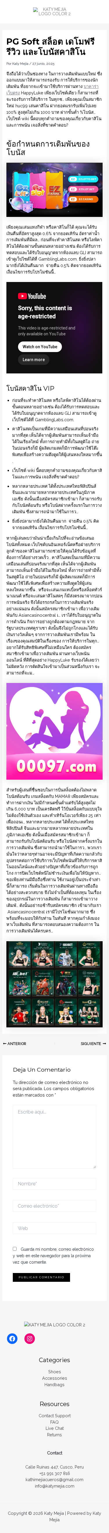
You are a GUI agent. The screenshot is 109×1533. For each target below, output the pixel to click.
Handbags (54, 1384)
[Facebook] (12, 1338)
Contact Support (55, 1415)
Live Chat (55, 1428)
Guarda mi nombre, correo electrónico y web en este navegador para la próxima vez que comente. (53, 1256)
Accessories (54, 1378)
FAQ (54, 1422)
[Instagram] (29, 1338)
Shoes (54, 1371)
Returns (54, 1434)
